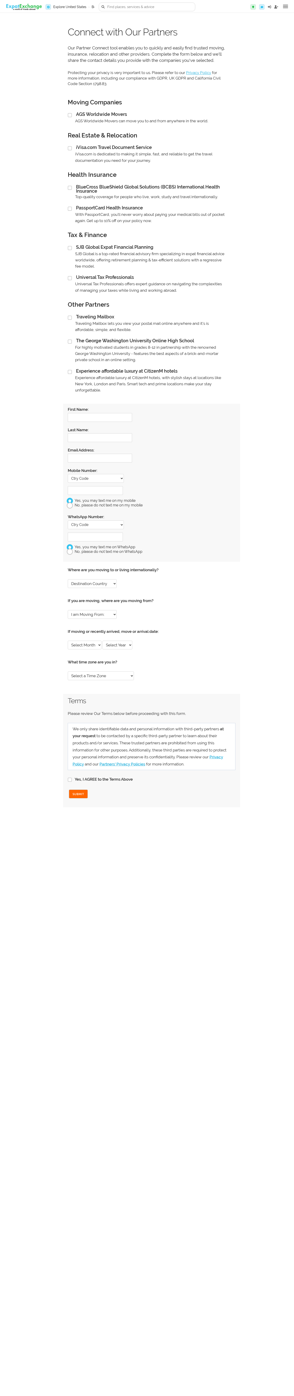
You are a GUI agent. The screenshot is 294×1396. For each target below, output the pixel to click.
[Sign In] (269, 7)
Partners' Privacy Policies (122, 764)
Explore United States (69, 7)
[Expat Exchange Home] (24, 7)
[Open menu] (285, 6)
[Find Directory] (253, 7)
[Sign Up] (276, 7)
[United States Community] (262, 7)
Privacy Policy (198, 72)
